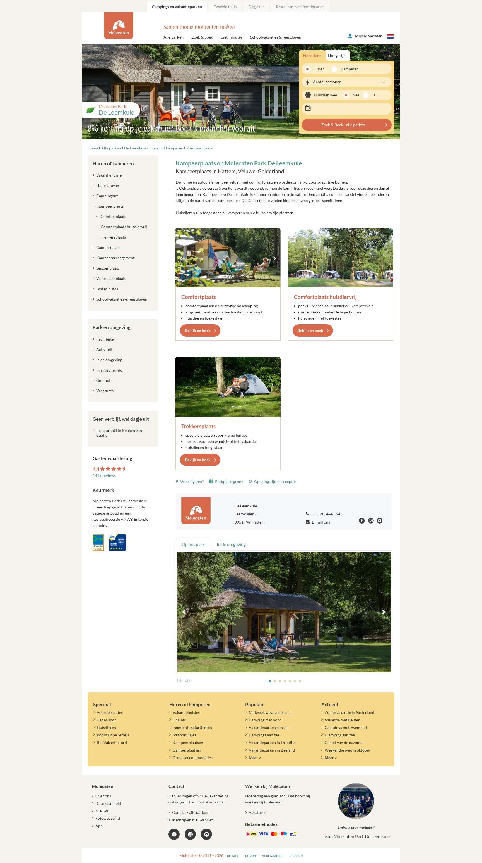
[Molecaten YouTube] (206, 834)
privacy (233, 856)
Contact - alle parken (190, 812)
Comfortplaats (198, 297)
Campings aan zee (264, 735)
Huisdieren (106, 727)
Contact (103, 380)
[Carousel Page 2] (218, 281)
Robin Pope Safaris (113, 735)
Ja (373, 94)
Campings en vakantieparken (177, 6)
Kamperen (348, 68)
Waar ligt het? (191, 481)
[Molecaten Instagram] (371, 521)
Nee (355, 94)
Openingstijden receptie (274, 481)
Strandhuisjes (184, 735)
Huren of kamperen (113, 164)
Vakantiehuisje (109, 175)
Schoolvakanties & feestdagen (275, 37)
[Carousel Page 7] (243, 281)
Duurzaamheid (108, 803)
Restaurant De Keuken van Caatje (119, 433)
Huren (319, 68)
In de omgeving (109, 359)
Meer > (255, 757)
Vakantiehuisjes (186, 712)
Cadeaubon (107, 719)
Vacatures (105, 390)
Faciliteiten (106, 339)
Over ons (103, 795)
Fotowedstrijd (107, 818)
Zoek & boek (202, 37)
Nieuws (102, 811)
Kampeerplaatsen (188, 742)
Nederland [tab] (312, 55)
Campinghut (107, 195)
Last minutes (231, 37)
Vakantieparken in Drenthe (272, 742)
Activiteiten (106, 349)
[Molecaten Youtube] (380, 521)
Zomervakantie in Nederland (349, 712)
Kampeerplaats (110, 206)
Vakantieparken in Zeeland (272, 750)
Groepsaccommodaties (193, 757)
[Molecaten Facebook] (362, 521)
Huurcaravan (107, 185)
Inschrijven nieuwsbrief (192, 819)
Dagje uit (256, 6)
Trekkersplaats (198, 426)
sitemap (296, 856)
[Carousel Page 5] (233, 281)
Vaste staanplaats (111, 278)
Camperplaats (108, 247)
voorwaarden (272, 856)
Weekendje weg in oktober (347, 750)
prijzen (250, 856)
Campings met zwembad (346, 727)
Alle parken (173, 37)
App (99, 825)
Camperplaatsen (187, 750)
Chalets (179, 719)
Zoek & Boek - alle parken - (344, 124)
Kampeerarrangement (115, 257)
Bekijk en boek (198, 330)
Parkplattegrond (229, 481)
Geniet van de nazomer (344, 742)
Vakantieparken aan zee (269, 727)
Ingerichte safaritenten (192, 727)
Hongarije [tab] (336, 55)
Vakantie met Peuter (342, 719)
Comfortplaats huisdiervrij (325, 297)
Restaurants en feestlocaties (300, 6)
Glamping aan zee (340, 735)
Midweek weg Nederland (270, 712)
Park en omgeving (112, 327)
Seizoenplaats (108, 268)
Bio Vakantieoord (112, 742)
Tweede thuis (225, 6)
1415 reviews (104, 475)
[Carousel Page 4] (228, 281)
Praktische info (109, 370)
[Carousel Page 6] (238, 281)
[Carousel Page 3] (223, 281)
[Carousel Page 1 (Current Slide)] (213, 281)
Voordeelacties (110, 712)
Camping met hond (265, 719)
